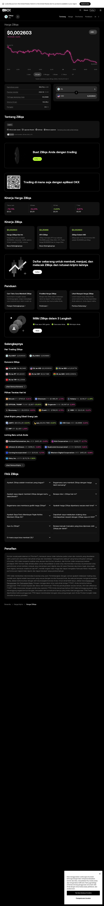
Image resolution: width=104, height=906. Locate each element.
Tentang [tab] (62, 17)
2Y (73, 74)
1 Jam (29, 74)
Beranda (7, 604)
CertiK (11, 134)
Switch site (85, 4)
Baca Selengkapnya (14, 246)
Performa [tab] (79, 17)
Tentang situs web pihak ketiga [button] (67, 130)
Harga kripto (18, 604)
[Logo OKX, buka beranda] (6, 10)
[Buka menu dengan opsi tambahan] (101, 10)
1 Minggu (46, 74)
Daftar (92, 10)
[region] (83, 887)
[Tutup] (100, 874)
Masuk (86, 10)
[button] (80, 10)
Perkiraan (43, 306)
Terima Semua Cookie (83, 893)
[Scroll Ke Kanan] (99, 16)
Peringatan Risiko (26, 583)
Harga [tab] (70, 17)
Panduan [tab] (88, 17)
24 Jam (37, 74)
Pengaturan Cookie (83, 898)
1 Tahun (64, 74)
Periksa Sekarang (79, 306)
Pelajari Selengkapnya (15, 306)
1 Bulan (55, 74)
